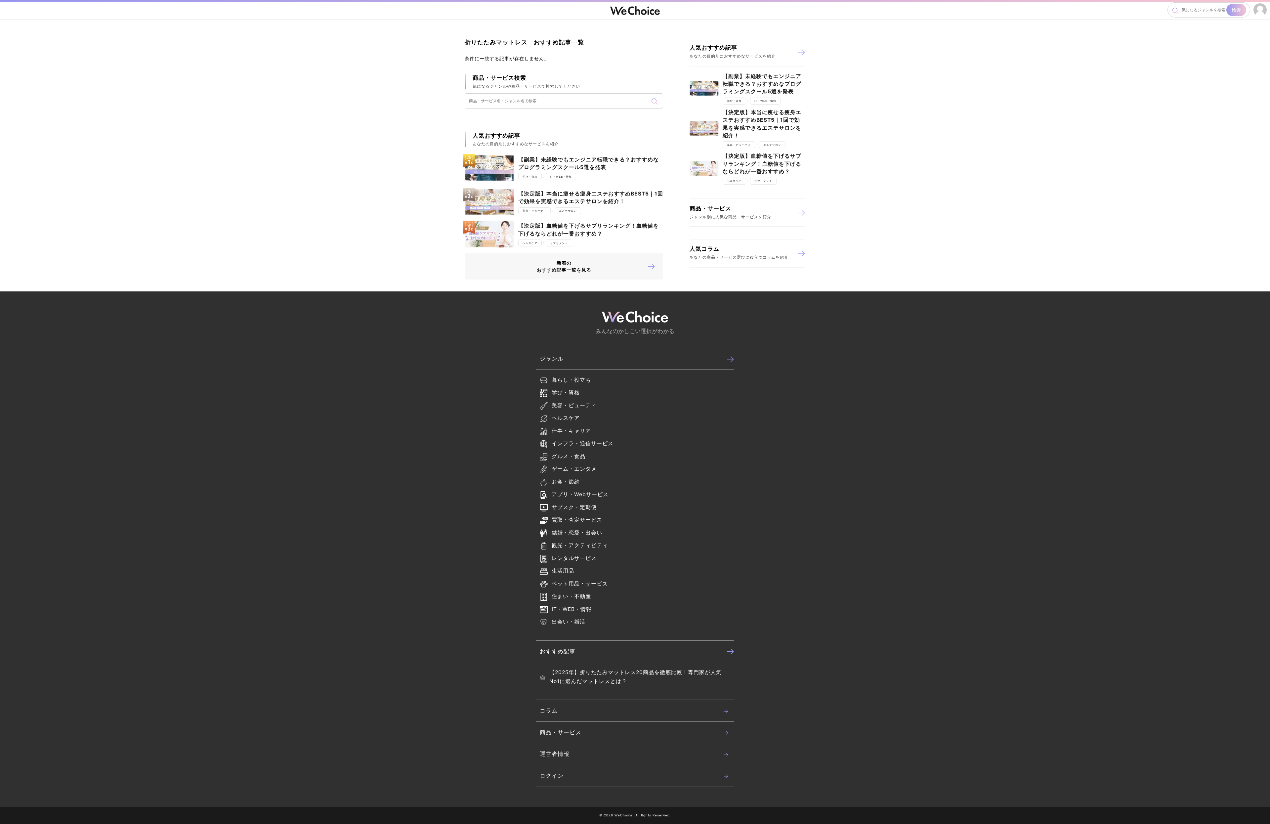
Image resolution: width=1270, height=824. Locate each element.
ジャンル (552, 358)
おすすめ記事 (557, 651)
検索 (1236, 10)
